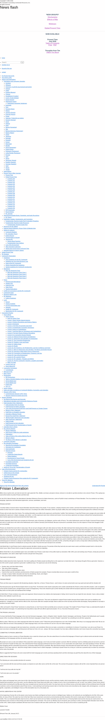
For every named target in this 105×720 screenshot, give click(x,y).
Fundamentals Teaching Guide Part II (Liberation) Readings (22, 221)
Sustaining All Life (9, 476)
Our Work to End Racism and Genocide (15, 399)
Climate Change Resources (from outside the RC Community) (21, 478)
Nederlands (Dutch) (11, 101)
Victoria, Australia (10, 303)
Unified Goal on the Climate (11, 473)
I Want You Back (52, 52)
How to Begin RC (10, 366)
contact (4, 72)
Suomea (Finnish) (10, 112)
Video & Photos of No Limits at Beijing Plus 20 (18, 436)
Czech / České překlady (12, 98)
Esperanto (8, 105)
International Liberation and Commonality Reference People (20, 401)
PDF (55, 45)
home (3, 58)
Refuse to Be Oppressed (7, 485)
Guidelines (7, 258)
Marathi (8, 145)
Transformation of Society (13, 237)
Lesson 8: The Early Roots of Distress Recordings (21, 333)
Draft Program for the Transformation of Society (19, 425)
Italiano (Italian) (10, 133)
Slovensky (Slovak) (11, 160)
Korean (8, 142)
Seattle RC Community (12, 309)
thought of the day (7, 68)
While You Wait (11, 362)
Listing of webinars (11, 298)
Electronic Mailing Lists (10, 294)
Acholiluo (8, 83)
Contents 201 (11, 180)
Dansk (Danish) (10, 99)
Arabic (7, 90)
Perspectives (7, 375)
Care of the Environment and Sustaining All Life (20, 460)
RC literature (5, 254)
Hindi (7, 125)
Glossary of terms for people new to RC (16, 395)
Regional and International (13, 281)
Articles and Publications (9, 79)
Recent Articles (10, 212)
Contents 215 (11, 206)
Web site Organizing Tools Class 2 (16, 274)
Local (5, 300)
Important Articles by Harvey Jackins (14, 250)
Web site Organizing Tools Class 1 (16, 272)
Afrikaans (8, 85)
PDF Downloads (10, 210)
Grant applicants (10, 449)
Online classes (10, 316)
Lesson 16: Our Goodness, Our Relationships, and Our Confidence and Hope (28, 348)
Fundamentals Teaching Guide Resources (17, 223)
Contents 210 (11, 197)
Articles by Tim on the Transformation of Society (17, 467)
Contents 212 (11, 201)
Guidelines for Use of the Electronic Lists (17, 261)
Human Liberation (7, 397)
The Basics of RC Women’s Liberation (16, 439)
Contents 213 (11, 202)
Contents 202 (11, 182)
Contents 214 (11, 204)
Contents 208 (11, 193)
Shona (7, 158)
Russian (8, 155)
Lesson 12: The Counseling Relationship (18, 340)
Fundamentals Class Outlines (15, 243)
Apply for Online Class (13, 318)
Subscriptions (7, 171)
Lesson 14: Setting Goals (14, 344)
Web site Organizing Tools (13, 270)
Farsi (7, 107)
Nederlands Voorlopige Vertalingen (17, 103)
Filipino (8, 110)
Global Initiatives (12, 456)
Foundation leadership (12, 462)
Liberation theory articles (10, 427)
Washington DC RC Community (14, 311)
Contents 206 (11, 190)
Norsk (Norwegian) (11, 147)
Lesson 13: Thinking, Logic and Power (18, 342)
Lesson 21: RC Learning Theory (16, 357)
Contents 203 (11, 184)
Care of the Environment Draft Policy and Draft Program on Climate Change (26, 408)
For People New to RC (8, 76)
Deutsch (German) (11, 120)
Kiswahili (8, 140)
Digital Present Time (52, 28)
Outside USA (9, 283)
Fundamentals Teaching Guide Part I (17, 224)
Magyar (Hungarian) (11, 127)
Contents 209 (11, 195)
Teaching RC (9, 239)
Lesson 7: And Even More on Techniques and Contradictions (24, 331)
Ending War (9, 384)
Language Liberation (9, 441)
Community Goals (9, 292)
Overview (10, 452)
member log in (6, 65)
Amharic (8, 88)
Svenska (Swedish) (11, 164)
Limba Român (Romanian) (13, 153)
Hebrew (8, 123)
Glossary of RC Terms (10, 392)
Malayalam (9, 144)
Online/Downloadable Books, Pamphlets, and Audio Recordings (21, 215)
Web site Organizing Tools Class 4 (16, 278)
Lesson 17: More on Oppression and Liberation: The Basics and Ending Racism (29, 349)
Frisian (7, 116)
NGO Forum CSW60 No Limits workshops (17, 432)
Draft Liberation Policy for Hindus (15, 405)
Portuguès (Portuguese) (12, 151)
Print (50, 45)
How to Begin (7, 314)
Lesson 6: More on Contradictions (16, 329)
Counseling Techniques (10, 368)
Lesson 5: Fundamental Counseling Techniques (20, 327)
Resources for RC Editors (11, 226)
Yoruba (8, 169)
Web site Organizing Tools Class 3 (16, 276)
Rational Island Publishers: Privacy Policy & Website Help (20, 228)
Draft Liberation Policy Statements (13, 403)
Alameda (8, 307)
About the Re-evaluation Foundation (16, 445)
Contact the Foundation (12, 465)
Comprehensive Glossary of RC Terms (16, 394)
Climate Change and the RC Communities (15, 471)
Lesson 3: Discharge (13, 324)
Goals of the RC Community (13, 263)
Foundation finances (11, 463)
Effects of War (52, 19)
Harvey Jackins (8, 388)
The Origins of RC (7, 77)
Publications (9, 434)
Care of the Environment (12, 245)
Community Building (11, 232)
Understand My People (98, 485)
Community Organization (9, 256)
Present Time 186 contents (21, 485)
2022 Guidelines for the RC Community (16, 259)
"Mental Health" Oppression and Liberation (17, 417)
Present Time (9, 175)
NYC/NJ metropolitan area (13, 305)
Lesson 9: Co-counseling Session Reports (19, 335)
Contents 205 (11, 188)
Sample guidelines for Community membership (19, 267)
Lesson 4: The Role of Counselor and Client (19, 326)
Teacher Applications (11, 289)
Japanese (8, 136)
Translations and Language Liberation (14, 81)
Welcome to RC (8, 371)
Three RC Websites (7, 480)
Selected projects (10, 450)
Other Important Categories (13, 246)
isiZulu (7, 134)
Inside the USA (10, 285)
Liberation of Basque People (13, 414)
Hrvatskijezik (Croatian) (12, 96)
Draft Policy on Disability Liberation (15, 412)
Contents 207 (11, 191)
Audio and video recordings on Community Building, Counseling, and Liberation (26, 390)
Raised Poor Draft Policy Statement (15, 416)
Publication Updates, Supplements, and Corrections (18, 219)
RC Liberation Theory (12, 234)
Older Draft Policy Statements (14, 419)
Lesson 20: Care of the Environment (17, 355)
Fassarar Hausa (10, 109)
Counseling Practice (7, 313)
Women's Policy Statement (13, 410)
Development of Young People (15, 458)
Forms (5, 280)
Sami (7, 156)
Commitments (9, 370)
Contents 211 (11, 199)
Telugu (7, 167)
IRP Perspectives (10, 377)
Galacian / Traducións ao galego (15, 118)
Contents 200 (11, 178)
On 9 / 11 (8, 386)
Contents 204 (11, 186)
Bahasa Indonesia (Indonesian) (14, 131)
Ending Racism (10, 235)
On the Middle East (11, 381)
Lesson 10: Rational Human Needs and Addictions (21, 337)
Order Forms (9, 287)
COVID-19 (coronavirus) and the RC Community (17, 291)
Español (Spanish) (11, 162)
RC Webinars (7, 296)
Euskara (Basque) (11, 92)
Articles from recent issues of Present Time (17, 248)
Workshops (7, 269)
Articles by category (9, 230)
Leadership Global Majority (14, 454)
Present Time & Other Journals (12, 173)
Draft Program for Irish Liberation (15, 423)
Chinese (8, 94)
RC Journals (9, 213)
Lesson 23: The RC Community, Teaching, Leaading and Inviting (25, 360)
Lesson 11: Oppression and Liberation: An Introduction (22, 338)
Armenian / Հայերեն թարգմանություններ (19, 87)
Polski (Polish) (10, 149)
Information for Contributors (13, 447)
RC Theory (9, 217)
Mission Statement (11, 430)
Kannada (8, 138)
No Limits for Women (9, 428)
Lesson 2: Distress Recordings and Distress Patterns (22, 322)
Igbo (7, 129)
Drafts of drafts (10, 421)
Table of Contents (52, 43)
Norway (8, 302)
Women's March (10, 438)
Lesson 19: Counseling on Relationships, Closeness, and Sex (24, 353)
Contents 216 (11, 208)
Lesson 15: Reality (12, 346)
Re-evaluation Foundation (11, 443)
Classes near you (10, 364)
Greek (7, 122)
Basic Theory (7, 373)
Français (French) (10, 114)
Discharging (52, 17)
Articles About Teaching (13, 241)
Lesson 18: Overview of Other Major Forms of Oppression (23, 351)
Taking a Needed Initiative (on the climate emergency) (20, 379)
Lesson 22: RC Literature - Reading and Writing (20, 359)
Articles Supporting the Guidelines (15, 265)
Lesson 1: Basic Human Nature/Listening (18, 320)
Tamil (7, 166)
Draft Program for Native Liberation (15, 406)
